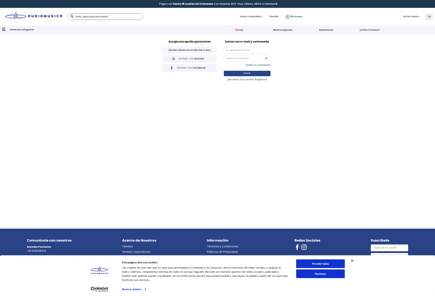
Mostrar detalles (132, 289)
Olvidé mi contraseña (258, 65)
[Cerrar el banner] (352, 260)
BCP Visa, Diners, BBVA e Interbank (254, 4)
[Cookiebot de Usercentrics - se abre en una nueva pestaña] (99, 289)
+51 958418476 (36, 251)
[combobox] (105, 16)
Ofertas (239, 30)
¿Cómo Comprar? (370, 30)
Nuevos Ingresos (282, 30)
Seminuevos (326, 30)
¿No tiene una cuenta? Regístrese (247, 79)
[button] (266, 58)
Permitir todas (320, 263)
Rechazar (320, 273)
